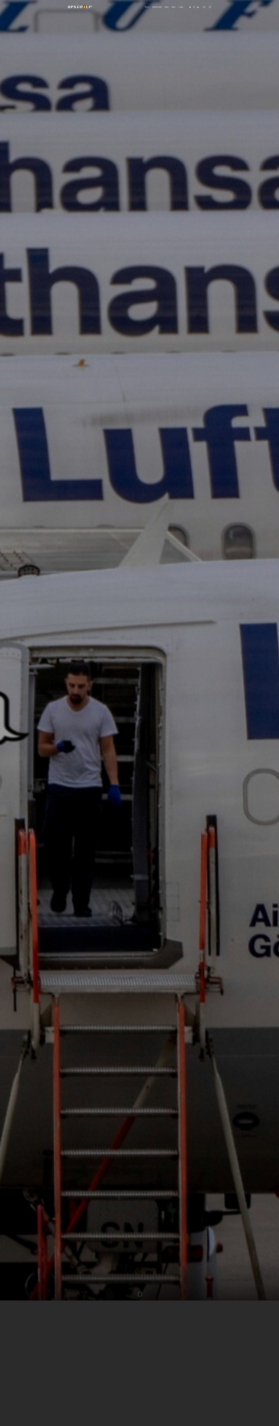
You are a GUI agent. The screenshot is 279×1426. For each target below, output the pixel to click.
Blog (166, 7)
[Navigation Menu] (210, 7)
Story (147, 7)
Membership (157, 7)
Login (181, 7)
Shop (174, 7)
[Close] (276, 1374)
